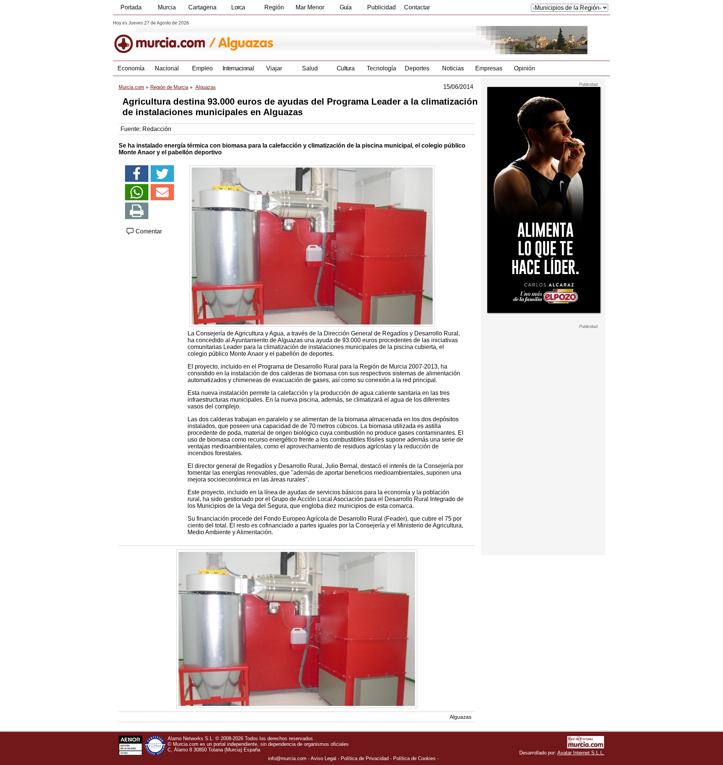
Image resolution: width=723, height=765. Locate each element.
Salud (310, 68)
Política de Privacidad (365, 758)
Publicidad (381, 7)
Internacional (238, 68)
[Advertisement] (543, 442)
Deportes (417, 68)
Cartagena (202, 7)
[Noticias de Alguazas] (296, 37)
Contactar (417, 7)
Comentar (148, 231)
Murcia (167, 7)
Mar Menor (310, 7)
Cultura (345, 68)
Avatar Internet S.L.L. (580, 753)
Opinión (524, 68)
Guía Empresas (345, 9)
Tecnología (381, 68)
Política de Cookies (414, 758)
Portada (131, 7)
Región (274, 7)
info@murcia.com (287, 758)
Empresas (488, 68)
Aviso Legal (323, 758)
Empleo (202, 68)
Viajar (274, 68)
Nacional (167, 68)
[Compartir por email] (162, 192)
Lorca (238, 7)
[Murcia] (165, 37)
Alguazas (460, 717)
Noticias (453, 68)
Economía (131, 68)
